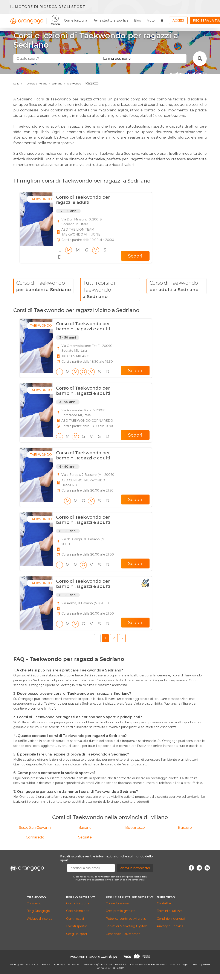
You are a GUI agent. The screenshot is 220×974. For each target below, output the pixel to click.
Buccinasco (135, 828)
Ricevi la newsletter (134, 868)
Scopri (135, 256)
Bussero (185, 828)
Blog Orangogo (38, 911)
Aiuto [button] (151, 20)
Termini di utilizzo (170, 911)
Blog (137, 20)
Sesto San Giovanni (35, 828)
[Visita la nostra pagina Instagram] (199, 868)
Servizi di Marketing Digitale (127, 926)
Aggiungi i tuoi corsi (187, 74)
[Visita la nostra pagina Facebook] (191, 868)
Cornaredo (35, 837)
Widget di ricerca (39, 919)
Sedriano (57, 83)
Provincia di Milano (35, 83)
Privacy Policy (82, 879)
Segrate (85, 837)
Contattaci (165, 903)
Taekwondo (74, 83)
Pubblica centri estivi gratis (126, 919)
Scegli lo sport (76, 934)
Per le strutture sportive (110, 20)
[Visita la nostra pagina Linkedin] (207, 868)
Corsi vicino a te (78, 911)
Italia (16, 83)
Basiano (85, 828)
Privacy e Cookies (170, 926)
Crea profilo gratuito (121, 911)
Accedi (178, 20)
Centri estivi (75, 919)
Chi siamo (34, 903)
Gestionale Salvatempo (123, 934)
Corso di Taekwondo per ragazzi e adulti (83, 200)
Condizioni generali (171, 919)
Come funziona (75, 20)
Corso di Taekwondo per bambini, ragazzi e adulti (83, 326)
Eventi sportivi (76, 926)
